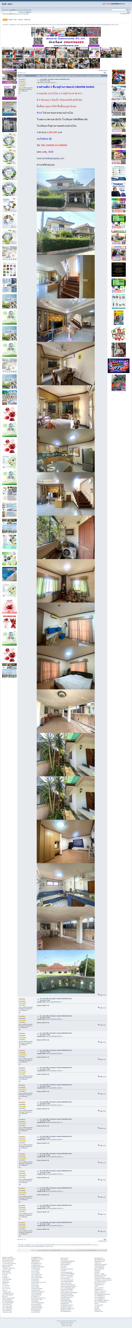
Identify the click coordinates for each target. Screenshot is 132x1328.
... (24, 72)
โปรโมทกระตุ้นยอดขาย (99, 1292)
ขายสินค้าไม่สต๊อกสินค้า (66, 1262)
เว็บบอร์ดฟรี (97, 1270)
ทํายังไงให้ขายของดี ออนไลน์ (8, 1258)
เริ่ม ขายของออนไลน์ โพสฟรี (67, 1280)
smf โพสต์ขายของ (65, 1303)
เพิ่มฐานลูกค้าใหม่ (6, 1266)
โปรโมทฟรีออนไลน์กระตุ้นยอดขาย (102, 1294)
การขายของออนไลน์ (35, 1310)
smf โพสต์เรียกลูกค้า (65, 1298)
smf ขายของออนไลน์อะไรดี (67, 1269)
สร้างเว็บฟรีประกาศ (35, 1312)
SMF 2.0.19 (59, 1320)
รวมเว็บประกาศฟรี (6, 1269)
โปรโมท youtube (35, 1285)
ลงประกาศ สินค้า (35, 1271)
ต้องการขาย (5, 1296)
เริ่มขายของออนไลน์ (65, 1264)
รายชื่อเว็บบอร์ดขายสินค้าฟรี (37, 1291)
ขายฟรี (96, 1286)
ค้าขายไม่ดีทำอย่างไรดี (36, 1263)
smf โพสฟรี (63, 1267)
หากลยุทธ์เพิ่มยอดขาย (36, 1257)
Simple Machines (73, 1320)
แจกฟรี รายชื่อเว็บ (35, 1287)
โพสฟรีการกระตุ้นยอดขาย (100, 1291)
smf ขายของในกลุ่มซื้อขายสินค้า (68, 1287)
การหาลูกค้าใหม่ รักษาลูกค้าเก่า (9, 1263)
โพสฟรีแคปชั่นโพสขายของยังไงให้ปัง (69, 1292)
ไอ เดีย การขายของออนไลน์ (67, 1277)
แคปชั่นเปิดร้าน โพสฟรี (66, 1306)
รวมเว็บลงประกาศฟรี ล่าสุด (8, 1268)
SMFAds (63, 1324)
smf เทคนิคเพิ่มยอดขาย (66, 1311)
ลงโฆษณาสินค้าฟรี (6, 1273)
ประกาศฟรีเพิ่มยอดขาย (99, 1295)
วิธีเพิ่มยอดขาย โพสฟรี (66, 1309)
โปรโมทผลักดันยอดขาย (99, 1277)
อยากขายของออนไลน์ (36, 1304)
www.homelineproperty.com (50, 158)
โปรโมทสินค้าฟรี (35, 1280)
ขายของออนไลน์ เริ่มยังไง (36, 1307)
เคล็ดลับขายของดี (35, 1262)
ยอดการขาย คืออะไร (99, 1287)
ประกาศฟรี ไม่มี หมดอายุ (7, 1301)
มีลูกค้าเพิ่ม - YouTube (99, 1273)
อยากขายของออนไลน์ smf (66, 1272)
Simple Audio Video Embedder (67, 1322)
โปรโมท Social (34, 1283)
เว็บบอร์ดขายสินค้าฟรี (36, 1294)
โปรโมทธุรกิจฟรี (35, 1279)
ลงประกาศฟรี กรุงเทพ (7, 1305)
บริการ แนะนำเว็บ (6, 1288)
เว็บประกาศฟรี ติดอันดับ (7, 1302)
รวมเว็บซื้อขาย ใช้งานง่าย (8, 1293)
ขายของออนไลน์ (34, 1301)
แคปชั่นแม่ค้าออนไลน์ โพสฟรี (67, 1295)
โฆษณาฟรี (4, 1274)
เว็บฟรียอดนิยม (5, 1282)
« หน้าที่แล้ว (100, 70)
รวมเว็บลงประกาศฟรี (7, 1312)
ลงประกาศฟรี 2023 (6, 1310)
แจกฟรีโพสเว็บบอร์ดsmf (36, 1288)
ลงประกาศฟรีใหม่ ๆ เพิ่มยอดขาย (101, 1300)
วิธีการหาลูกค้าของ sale (7, 1260)
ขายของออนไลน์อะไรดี (99, 1266)
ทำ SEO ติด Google (6, 1279)
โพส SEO (96, 1308)
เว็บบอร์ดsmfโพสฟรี (35, 1290)
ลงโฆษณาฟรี (97, 1309)
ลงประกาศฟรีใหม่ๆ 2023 (36, 1277)
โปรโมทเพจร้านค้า (98, 1311)
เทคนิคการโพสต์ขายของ (66, 1283)
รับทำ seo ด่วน (64, 1266)
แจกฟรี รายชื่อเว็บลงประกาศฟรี (38, 1282)
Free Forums (69, 1324)
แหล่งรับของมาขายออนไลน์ (100, 1264)
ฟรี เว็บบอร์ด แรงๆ (35, 1296)
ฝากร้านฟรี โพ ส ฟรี (6, 1304)
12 (25, 72)
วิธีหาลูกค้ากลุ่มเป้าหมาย (7, 1262)
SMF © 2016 (66, 1320)
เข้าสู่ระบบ (21, 10)
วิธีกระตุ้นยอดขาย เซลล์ (99, 1259)
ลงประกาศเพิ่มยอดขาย (99, 1297)
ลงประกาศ (4, 1290)
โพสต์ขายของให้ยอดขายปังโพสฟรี (68, 1286)
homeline (22, 79)
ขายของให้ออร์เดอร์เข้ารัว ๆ (67, 1297)
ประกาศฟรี (4, 1276)
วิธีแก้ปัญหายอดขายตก (99, 1261)
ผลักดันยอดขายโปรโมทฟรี (100, 1275)
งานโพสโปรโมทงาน (35, 1265)
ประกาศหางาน (5, 1287)
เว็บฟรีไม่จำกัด (5, 1277)
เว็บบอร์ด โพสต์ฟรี (35, 1273)
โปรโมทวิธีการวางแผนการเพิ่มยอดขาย (103, 1280)
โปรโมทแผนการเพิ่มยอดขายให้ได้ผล (102, 1278)
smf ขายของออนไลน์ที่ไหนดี (67, 1281)
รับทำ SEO (7, 4)
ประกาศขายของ (5, 1285)
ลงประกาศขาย (5, 1280)
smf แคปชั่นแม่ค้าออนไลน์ (66, 1294)
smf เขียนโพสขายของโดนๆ (67, 1305)
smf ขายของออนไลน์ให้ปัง (66, 1302)
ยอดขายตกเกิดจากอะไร (99, 1283)
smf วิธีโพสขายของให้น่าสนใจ (67, 1308)
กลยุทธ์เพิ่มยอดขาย (35, 1260)
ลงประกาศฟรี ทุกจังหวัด (7, 1294)
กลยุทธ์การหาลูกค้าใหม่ (7, 1257)
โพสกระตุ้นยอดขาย (98, 1258)
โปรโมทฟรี (97, 1272)
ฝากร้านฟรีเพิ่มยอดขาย (99, 1298)
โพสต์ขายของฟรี (6, 1271)
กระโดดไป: (33, 1250)
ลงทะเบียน (28, 10)
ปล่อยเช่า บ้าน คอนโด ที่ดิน (8, 1298)
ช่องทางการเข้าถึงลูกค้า (7, 1265)
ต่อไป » (105, 70)
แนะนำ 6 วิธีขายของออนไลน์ (37, 1302)
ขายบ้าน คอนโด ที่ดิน (7, 1299)
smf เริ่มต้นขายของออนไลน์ (67, 1275)
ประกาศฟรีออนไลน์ (35, 1269)
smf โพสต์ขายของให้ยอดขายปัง (68, 1284)
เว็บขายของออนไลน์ (65, 1278)
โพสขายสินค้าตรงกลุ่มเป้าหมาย (38, 1298)
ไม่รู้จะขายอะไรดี (64, 1258)
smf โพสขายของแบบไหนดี (67, 1291)
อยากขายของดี (64, 1259)
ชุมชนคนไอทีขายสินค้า (36, 1276)
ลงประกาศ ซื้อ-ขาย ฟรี (36, 1274)
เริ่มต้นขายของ (97, 1262)
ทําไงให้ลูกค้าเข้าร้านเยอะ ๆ (37, 1258)
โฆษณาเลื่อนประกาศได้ (36, 1299)
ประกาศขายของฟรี (98, 1305)
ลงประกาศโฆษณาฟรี (7, 1309)
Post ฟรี (96, 1303)
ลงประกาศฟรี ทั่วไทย (7, 1307)
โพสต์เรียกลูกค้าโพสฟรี (66, 1300)
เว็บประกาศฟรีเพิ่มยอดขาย (100, 1302)
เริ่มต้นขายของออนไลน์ (36, 1305)
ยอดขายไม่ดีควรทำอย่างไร (100, 1281)
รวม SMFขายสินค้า (35, 1268)
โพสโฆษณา (5, 1283)
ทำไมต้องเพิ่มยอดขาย (99, 1284)
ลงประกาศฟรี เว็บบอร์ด (36, 1293)
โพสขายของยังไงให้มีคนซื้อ (67, 1289)
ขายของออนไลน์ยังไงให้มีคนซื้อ (67, 1261)
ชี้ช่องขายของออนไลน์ (36, 1309)
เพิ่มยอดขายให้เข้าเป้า (99, 1269)
